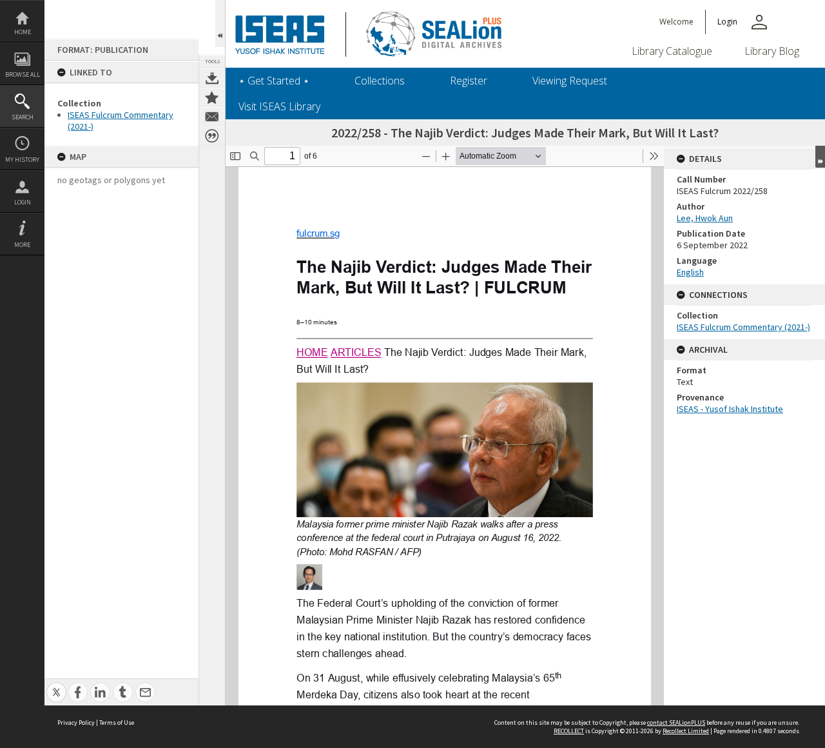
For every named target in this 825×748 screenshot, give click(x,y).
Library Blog (771, 51)
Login (22, 202)
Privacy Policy (76, 722)
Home (22, 32)
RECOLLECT (569, 731)
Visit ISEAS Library (279, 106)
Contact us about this (212, 116)
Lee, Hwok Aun (705, 218)
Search (23, 117)
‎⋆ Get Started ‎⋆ (273, 80)
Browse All (22, 74)
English (690, 272)
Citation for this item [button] (212, 136)
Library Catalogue (672, 51)
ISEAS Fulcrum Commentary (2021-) (743, 327)
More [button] (22, 245)
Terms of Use (116, 722)
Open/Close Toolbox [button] (220, 23)
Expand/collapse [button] (820, 157)
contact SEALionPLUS (676, 722)
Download (212, 78)
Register (468, 80)
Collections (379, 80)
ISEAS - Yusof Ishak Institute (730, 409)
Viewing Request (569, 80)
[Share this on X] (56, 685)
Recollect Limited (686, 731)
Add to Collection (212, 97)
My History (22, 159)
